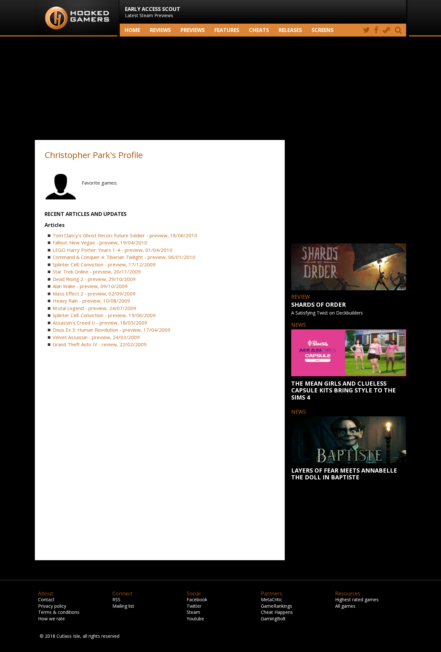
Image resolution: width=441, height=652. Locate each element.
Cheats (259, 30)
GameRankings (276, 606)
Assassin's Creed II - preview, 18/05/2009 (100, 322)
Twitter (194, 606)
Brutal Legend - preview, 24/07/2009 (94, 308)
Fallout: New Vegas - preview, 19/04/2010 (100, 242)
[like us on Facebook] (376, 30)
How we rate (51, 618)
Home (132, 30)
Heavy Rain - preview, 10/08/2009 (91, 300)
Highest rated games (357, 599)
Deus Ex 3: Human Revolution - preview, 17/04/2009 (111, 329)
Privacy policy (52, 606)
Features (226, 30)
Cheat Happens (277, 612)
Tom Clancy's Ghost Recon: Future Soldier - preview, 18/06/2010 (125, 235)
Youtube (195, 618)
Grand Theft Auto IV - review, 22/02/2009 (100, 344)
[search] (399, 30)
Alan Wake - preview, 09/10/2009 (90, 286)
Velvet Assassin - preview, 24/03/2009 (96, 337)
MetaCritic (271, 599)
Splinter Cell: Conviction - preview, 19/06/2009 (104, 315)
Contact (46, 599)
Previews (192, 30)
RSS (116, 599)
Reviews (160, 30)
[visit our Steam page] (387, 30)
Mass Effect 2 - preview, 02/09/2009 (94, 293)
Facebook (197, 599)
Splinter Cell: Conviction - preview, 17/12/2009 (104, 264)
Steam (193, 612)
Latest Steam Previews (152, 11)
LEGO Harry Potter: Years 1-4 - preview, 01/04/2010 (112, 250)
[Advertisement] (220, 88)
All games (345, 606)
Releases (290, 30)
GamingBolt (273, 618)
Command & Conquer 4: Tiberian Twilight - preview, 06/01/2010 (124, 257)
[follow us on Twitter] (366, 30)
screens (322, 30)
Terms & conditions (58, 612)
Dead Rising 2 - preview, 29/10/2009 (94, 279)
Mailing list (123, 606)
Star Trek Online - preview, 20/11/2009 (97, 271)
